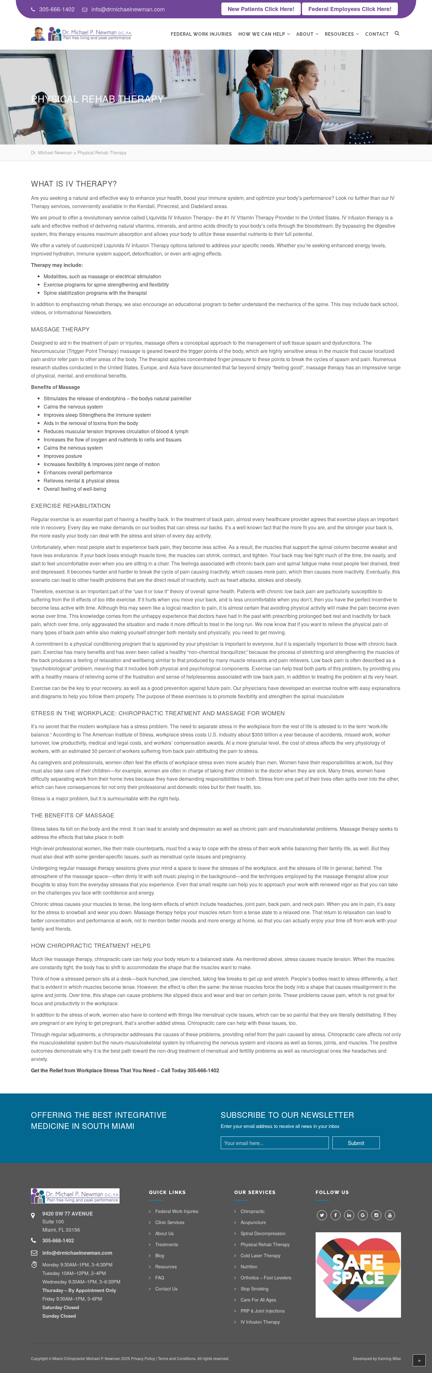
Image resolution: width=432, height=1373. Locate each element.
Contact (377, 34)
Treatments (166, 1244)
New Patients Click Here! (261, 9)
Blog (159, 1255)
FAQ (159, 1277)
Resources (339, 34)
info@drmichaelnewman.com (128, 9)
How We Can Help (261, 34)
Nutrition (249, 1266)
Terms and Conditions (176, 1358)
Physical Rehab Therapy (265, 1244)
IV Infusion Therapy (260, 1322)
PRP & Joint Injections (263, 1311)
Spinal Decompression (263, 1233)
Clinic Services (169, 1222)
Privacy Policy (143, 1358)
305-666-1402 (57, 9)
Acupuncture (253, 1222)
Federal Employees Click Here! (350, 9)
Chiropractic (253, 1211)
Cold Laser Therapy (261, 1255)
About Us (164, 1233)
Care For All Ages (258, 1299)
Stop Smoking (254, 1288)
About (305, 34)
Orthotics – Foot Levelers (266, 1277)
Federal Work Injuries (201, 34)
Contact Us (166, 1288)
